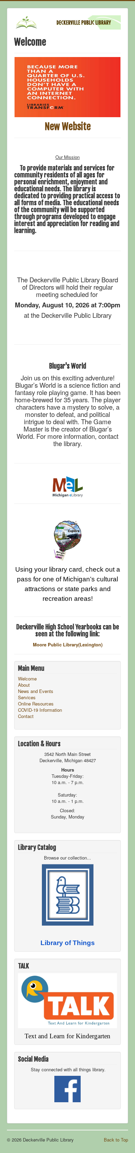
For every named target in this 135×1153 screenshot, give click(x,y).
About (24, 685)
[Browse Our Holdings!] (67, 894)
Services (27, 697)
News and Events (35, 691)
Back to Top (116, 1139)
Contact (26, 716)
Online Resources (36, 704)
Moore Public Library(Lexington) (67, 644)
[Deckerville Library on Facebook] (67, 1088)
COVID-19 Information (40, 710)
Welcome (27, 679)
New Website (68, 126)
